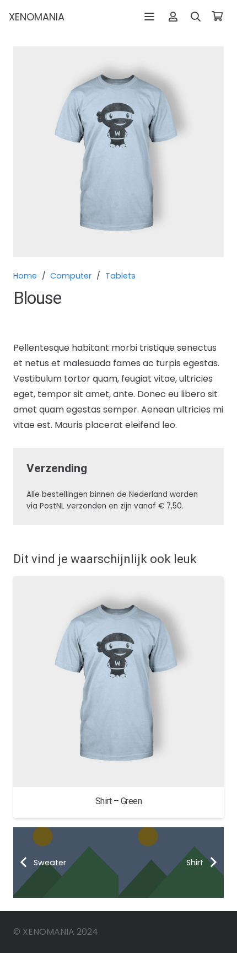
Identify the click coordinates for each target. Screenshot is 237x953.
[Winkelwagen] (217, 16)
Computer (70, 275)
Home (25, 275)
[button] (150, 17)
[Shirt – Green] (118, 681)
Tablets (120, 275)
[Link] (173, 16)
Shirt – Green (118, 801)
